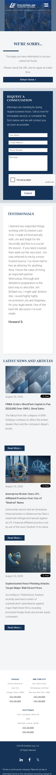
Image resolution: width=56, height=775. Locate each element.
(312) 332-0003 (15, 701)
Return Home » (28, 79)
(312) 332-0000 (15, 697)
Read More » (14, 448)
